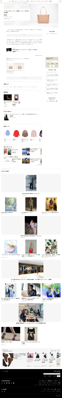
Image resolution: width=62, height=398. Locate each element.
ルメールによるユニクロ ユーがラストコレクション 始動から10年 (45, 360)
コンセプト (58, 389)
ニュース (50, 33)
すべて (47, 33)
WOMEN (52, 63)
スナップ (52, 389)
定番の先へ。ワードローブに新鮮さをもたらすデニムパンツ (52, 93)
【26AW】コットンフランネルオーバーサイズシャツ (24, 141)
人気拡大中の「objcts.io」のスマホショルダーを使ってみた (52, 80)
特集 (53, 33)
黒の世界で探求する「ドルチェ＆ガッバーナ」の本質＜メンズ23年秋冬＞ (25, 49)
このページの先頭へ (5, 371)
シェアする (10, 18)
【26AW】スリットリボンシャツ (7, 140)
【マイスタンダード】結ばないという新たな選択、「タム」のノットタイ (52, 85)
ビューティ (56, 33)
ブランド (44, 389)
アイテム (48, 389)
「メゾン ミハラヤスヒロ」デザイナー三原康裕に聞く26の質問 (37, 360)
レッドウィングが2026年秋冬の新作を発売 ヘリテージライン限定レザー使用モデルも (20, 355)
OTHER (57, 63)
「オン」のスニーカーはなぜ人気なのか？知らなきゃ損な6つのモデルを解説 (52, 75)
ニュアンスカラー (34, 42)
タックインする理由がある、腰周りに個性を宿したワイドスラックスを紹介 (52, 89)
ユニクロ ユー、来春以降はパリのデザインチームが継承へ (52, 360)
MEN (48, 63)
